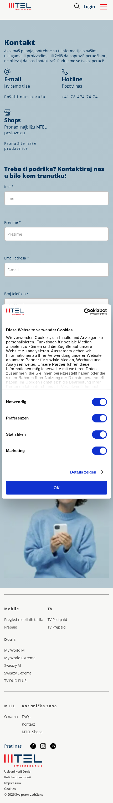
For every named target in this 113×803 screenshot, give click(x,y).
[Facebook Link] (33, 746)
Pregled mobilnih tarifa (23, 619)
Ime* (8, 186)
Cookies (10, 788)
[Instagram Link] (43, 746)
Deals (10, 639)
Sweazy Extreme (18, 673)
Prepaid (10, 627)
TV (50, 608)
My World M (14, 650)
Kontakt (28, 724)
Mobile (11, 608)
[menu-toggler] (103, 6)
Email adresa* (16, 258)
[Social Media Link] (53, 746)
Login (89, 6)
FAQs (26, 716)
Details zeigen (83, 472)
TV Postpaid (57, 619)
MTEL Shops (32, 731)
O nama (11, 716)
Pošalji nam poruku (25, 96)
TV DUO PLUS (15, 680)
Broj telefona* (16, 293)
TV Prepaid (57, 627)
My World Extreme (19, 657)
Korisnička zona (39, 705)
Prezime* (12, 222)
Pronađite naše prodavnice (20, 146)
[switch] (99, 418)
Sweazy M (12, 665)
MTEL (10, 705)
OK (57, 488)
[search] (77, 6)
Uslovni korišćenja (17, 771)
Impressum (12, 783)
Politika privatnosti (17, 777)
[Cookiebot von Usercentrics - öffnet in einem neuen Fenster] (84, 311)
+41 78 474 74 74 (80, 96)
